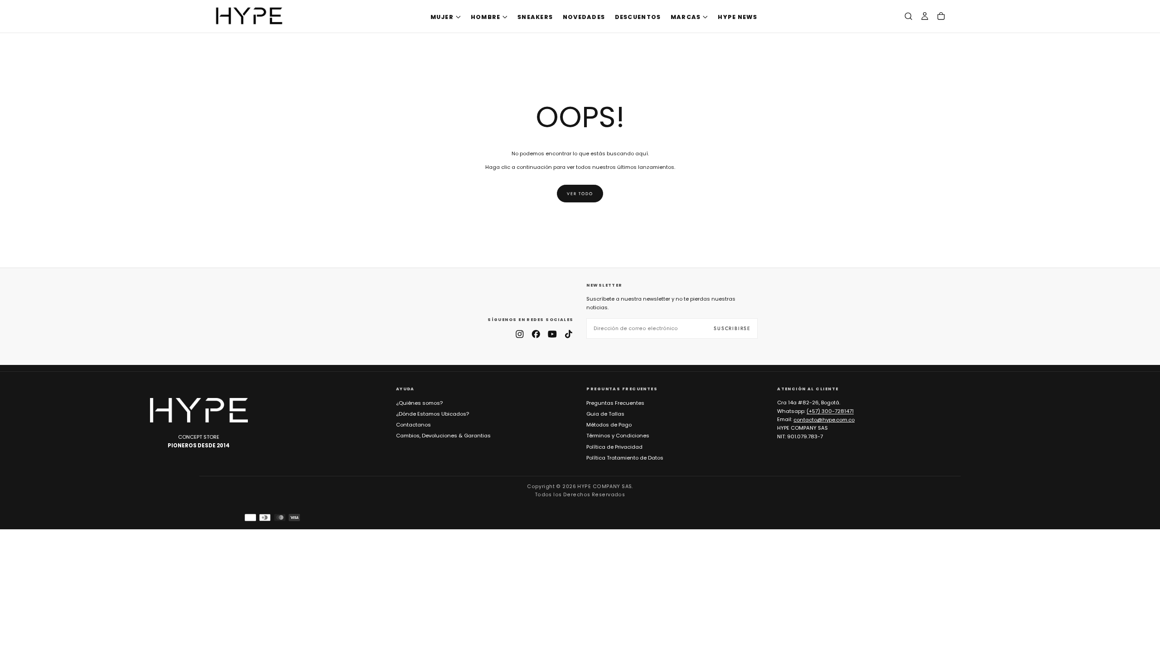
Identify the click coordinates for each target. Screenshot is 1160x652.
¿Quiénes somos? (419, 403)
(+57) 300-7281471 (830, 411)
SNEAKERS (535, 17)
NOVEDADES (584, 17)
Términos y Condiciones (617, 435)
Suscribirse (732, 328)
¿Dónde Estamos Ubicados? (432, 413)
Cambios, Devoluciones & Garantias (443, 435)
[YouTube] (552, 334)
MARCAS (686, 17)
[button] (909, 16)
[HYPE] (199, 410)
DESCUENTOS (638, 17)
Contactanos (413, 424)
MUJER (442, 17)
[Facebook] (536, 334)
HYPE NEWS (737, 17)
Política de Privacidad (614, 447)
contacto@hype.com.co (824, 419)
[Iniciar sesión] (925, 16)
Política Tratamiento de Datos (624, 457)
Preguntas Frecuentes (615, 403)
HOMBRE (486, 17)
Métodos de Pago (609, 424)
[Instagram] (520, 334)
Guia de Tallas (605, 413)
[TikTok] (569, 334)
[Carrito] (941, 16)
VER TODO (580, 194)
